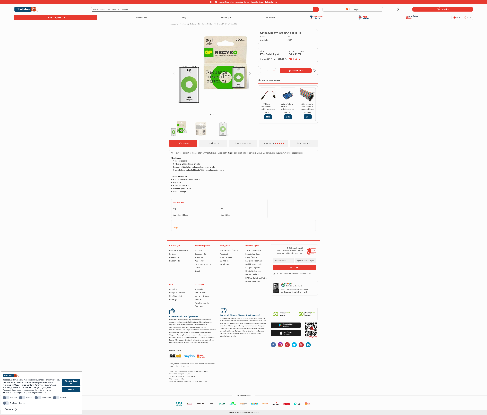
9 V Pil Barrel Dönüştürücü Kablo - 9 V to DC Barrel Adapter (268, 107)
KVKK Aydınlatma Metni (256, 278)
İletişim (172, 254)
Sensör (198, 271)
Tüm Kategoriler (202, 303)
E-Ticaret (236, 412)
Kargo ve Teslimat (253, 261)
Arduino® (199, 257)
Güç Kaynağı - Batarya (188, 24)
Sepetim (198, 299)
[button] (210, 114)
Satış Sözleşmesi (252, 267)
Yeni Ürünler (141, 17)
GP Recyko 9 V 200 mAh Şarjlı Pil (225, 24)
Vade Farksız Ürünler (229, 250)
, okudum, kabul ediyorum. (293, 273)
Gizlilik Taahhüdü (253, 281)
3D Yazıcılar (225, 261)
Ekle (268, 117)
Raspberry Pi (200, 254)
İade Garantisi (303, 143)
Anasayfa (174, 24)
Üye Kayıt (173, 299)
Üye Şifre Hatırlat (177, 292)
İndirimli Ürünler (202, 296)
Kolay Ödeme (251, 257)
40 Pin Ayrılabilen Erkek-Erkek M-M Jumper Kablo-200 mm (307, 107)
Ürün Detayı (183, 143)
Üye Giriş (173, 289)
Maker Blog (174, 257)
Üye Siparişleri (175, 296)
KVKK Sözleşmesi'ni (283, 273)
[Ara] (316, 9)
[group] (211, 70)
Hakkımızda (174, 261)
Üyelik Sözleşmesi (253, 271)
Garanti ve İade (252, 274)
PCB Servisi (199, 261)
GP (289, 37)
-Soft (230, 412)
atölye (175, 227)
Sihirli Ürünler (226, 257)
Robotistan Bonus (253, 254)
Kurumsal (270, 17)
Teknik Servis (213, 143)
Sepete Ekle (297, 70)
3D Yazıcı (199, 250)
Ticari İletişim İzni (253, 250)
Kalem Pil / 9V (207, 24)
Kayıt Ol (294, 267)
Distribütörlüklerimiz (178, 250)
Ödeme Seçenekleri (243, 143)
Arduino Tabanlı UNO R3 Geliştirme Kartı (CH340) (287, 107)
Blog (184, 17)
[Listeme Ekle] (314, 70)
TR (457, 17)
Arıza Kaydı (226, 17)
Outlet (198, 267)
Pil (199, 24)
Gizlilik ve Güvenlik (253, 264)
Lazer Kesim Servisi (203, 264)
